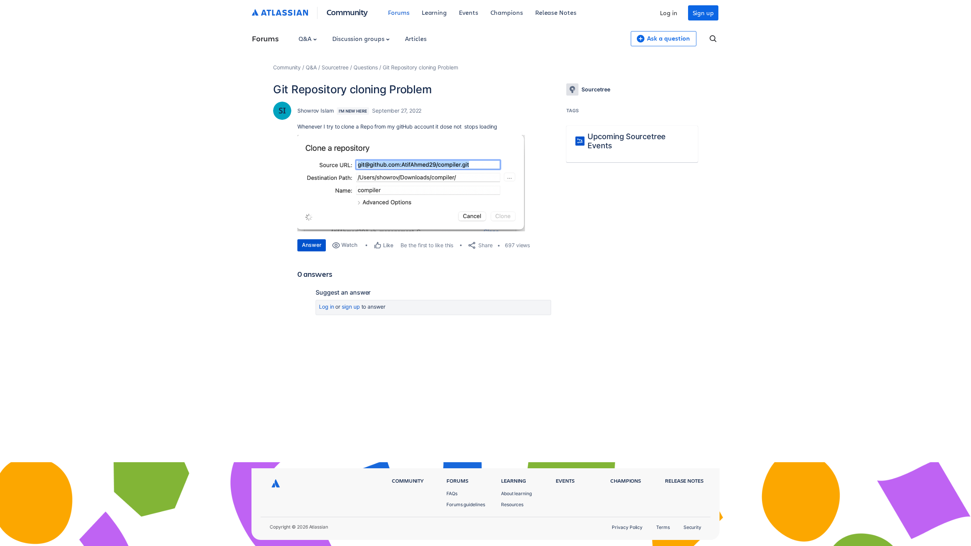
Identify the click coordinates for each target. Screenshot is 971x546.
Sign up (703, 13)
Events (468, 12)
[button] (411, 183)
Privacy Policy (627, 527)
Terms (663, 527)
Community (347, 11)
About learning (516, 493)
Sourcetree (335, 67)
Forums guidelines (465, 504)
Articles (415, 38)
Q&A (306, 38)
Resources (512, 504)
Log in (668, 13)
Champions (506, 12)
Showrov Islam (315, 110)
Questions (366, 67)
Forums (399, 12)
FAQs (451, 493)
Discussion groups (359, 38)
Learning (434, 12)
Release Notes (556, 12)
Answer (311, 245)
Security (692, 527)
